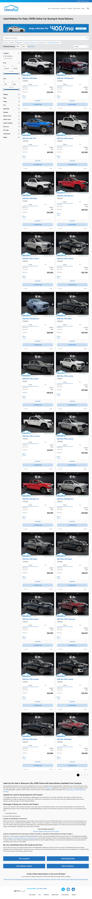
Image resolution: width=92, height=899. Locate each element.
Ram (23, 46)
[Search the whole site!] (88, 8)
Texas (86, 879)
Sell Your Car (63, 8)
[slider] (4, 74)
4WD (12, 42)
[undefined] (46, 28)
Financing (69, 8)
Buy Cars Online (55, 8)
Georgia (17, 879)
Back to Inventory (68, 866)
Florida (12, 879)
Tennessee (81, 879)
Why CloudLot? (24, 858)
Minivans (35, 831)
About (82, 8)
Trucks (57, 831)
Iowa (31, 879)
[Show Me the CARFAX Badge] (24, 97)
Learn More (37, 100)
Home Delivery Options (24, 866)
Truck (6, 42)
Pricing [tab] (30, 84)
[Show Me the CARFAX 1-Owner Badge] (24, 157)
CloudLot (48, 788)
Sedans (41, 831)
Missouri (48, 879)
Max (12, 65)
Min (4, 65)
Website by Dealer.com (17, 891)
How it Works (32, 894)
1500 (18, 46)
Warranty (46, 894)
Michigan (35, 879)
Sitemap (73, 894)
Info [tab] (45, 84)
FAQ (39, 894)
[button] (37, 81)
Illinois (22, 879)
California (6, 879)
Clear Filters (31, 46)
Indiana (27, 879)
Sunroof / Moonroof (30, 42)
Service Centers (76, 8)
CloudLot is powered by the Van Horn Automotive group (22, 838)
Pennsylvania (73, 879)
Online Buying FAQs (68, 858)
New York (53, 879)
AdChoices (23, 891)
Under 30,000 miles (54, 42)
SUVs (53, 831)
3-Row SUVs (47, 831)
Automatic (42, 42)
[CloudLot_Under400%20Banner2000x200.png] (46, 28)
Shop (49, 8)
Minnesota (42, 879)
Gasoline (19, 42)
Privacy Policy (55, 894)
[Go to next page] (87, 775)
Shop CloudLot (65, 894)
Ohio (68, 879)
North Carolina (61, 879)
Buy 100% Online (38, 104)
